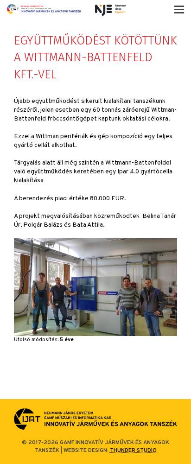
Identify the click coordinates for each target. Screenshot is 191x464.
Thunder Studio (133, 450)
